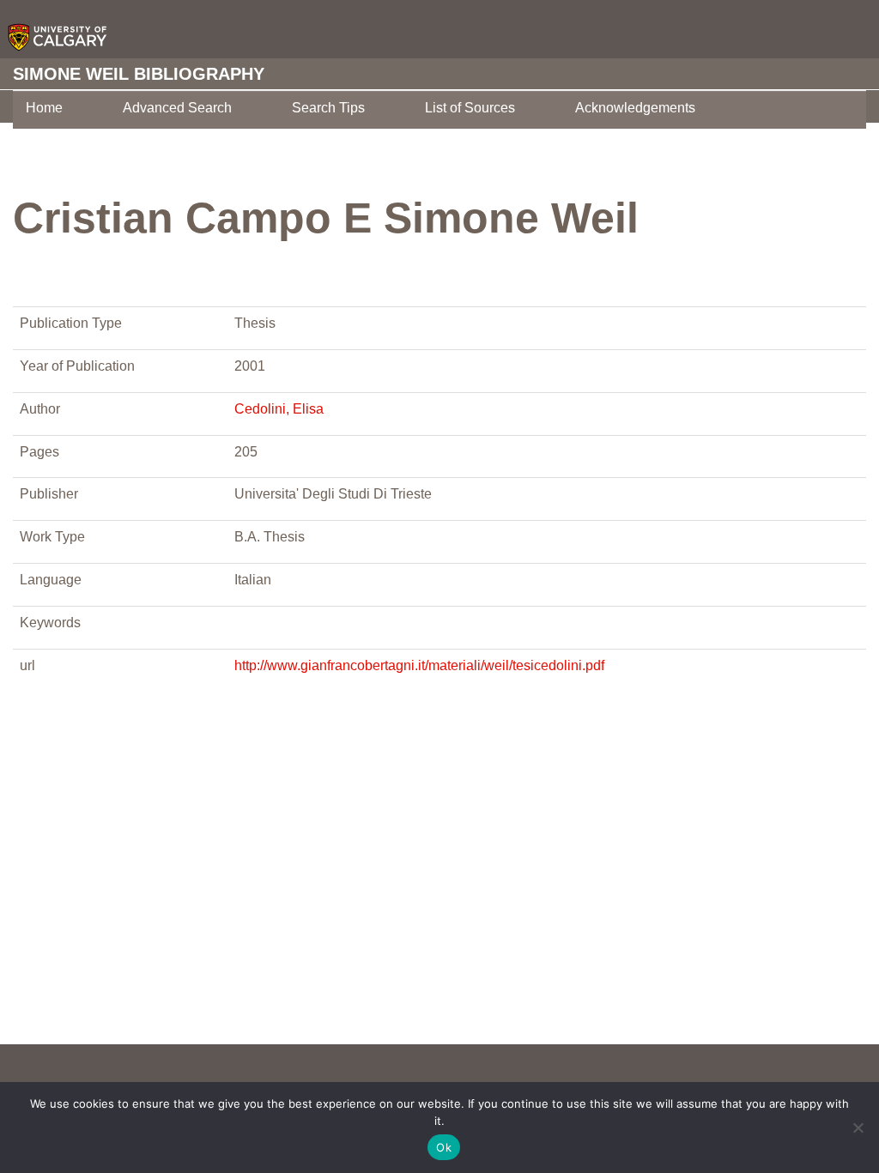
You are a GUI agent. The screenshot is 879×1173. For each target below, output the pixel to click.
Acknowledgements (635, 107)
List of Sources (470, 107)
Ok (444, 1147)
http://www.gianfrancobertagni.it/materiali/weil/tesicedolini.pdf (419, 665)
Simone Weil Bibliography (138, 73)
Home (44, 107)
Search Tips (328, 107)
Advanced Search (177, 107)
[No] (857, 1127)
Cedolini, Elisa (279, 409)
